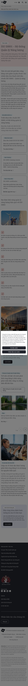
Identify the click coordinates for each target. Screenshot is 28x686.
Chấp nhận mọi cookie (14, 351)
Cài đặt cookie (14, 348)
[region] (14, 343)
